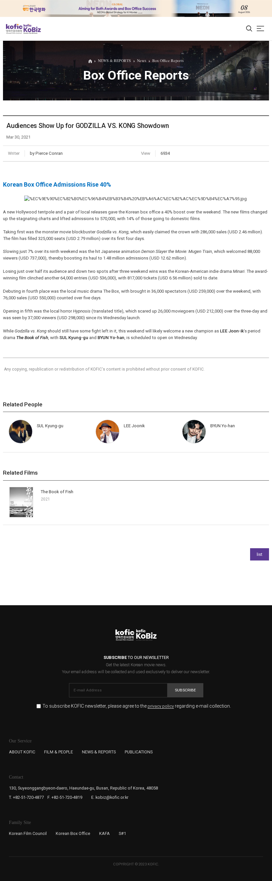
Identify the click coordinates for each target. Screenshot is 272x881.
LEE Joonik (134, 425)
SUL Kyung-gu (73, 337)
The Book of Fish (57, 491)
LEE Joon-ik (232, 330)
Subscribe (185, 690)
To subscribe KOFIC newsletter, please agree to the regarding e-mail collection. (136, 706)
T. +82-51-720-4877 (26, 797)
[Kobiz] (32, 29)
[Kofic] (14, 29)
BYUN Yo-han (111, 337)
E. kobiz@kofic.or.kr (109, 797)
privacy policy (161, 706)
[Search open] (249, 29)
